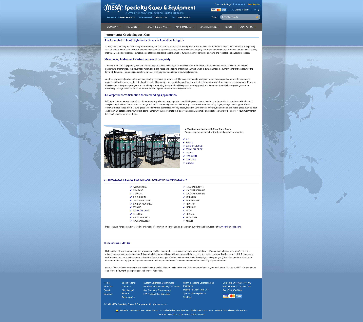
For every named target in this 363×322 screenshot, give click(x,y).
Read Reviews (254, 4)
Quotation (108, 294)
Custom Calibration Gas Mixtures (158, 283)
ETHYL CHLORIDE (194, 149)
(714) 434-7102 (244, 286)
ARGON (189, 142)
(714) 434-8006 (234, 290)
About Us (108, 286)
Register (245, 10)
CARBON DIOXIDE (194, 146)
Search (215, 17)
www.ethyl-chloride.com (230, 227)
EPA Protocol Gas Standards (156, 294)
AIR (187, 139)
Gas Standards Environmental (157, 290)
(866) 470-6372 (244, 283)
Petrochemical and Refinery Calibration (161, 286)
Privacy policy (128, 297)
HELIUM (189, 152)
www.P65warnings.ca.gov (172, 314)
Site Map (187, 297)
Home (107, 283)
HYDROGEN (191, 156)
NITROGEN (191, 159)
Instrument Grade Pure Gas (196, 289)
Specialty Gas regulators (194, 293)
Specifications (128, 283)
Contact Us (127, 286)
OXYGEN (190, 163)
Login (237, 10)
